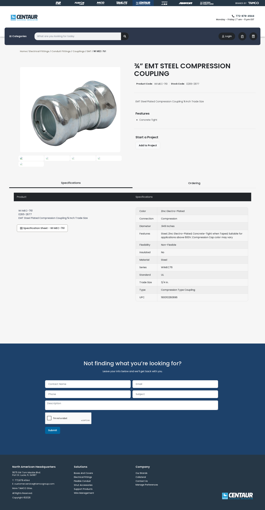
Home (23, 51)
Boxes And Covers (83, 473)
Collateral (141, 477)
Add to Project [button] (148, 145)
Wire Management (84, 493)
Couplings (79, 51)
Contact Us (142, 481)
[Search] (125, 36)
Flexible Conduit (82, 481)
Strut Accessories (83, 485)
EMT (89, 51)
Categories (19, 36)
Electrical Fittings (39, 51)
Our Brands (141, 473)
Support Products (83, 489)
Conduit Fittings (61, 51)
